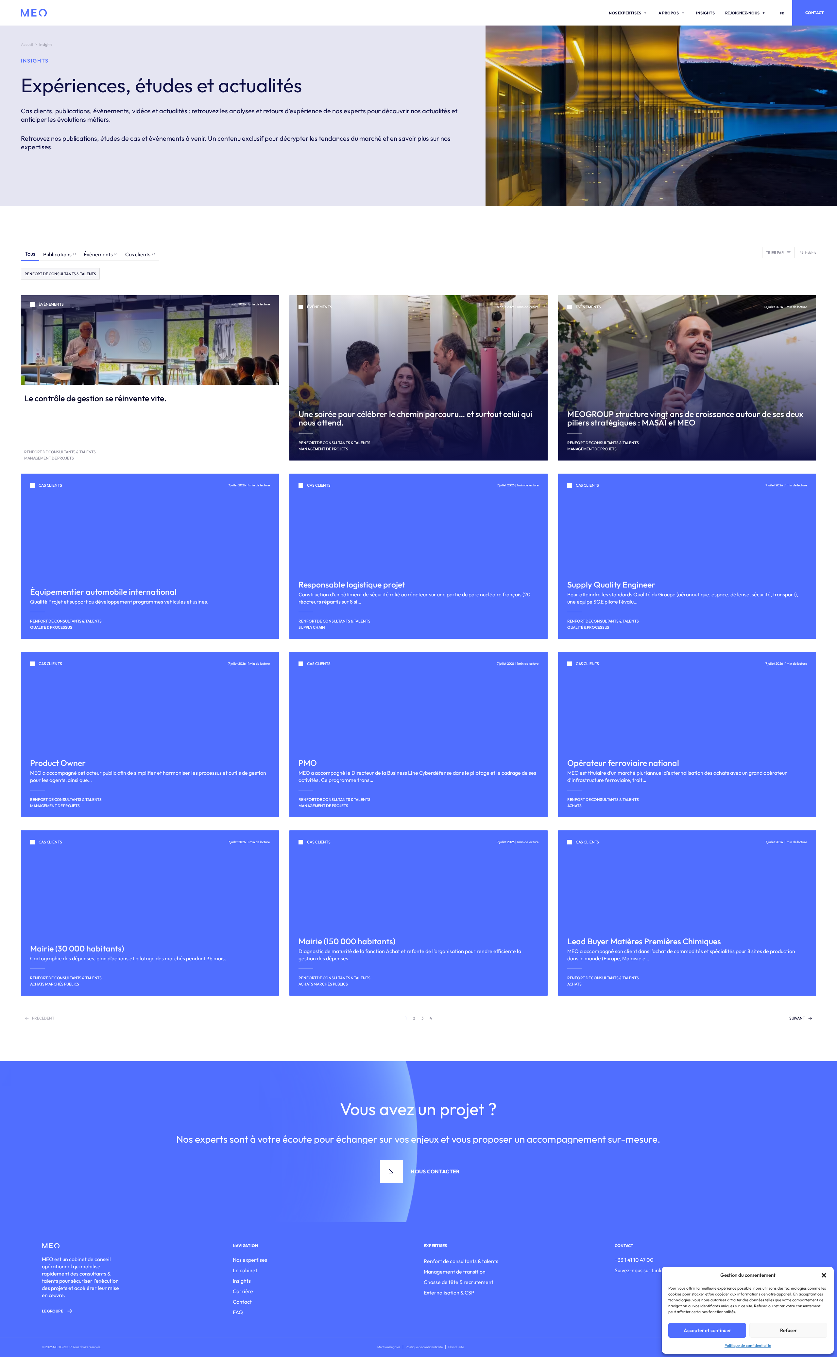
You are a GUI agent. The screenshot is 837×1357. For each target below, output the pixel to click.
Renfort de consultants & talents (461, 1261)
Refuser (788, 1330)
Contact (814, 12)
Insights (242, 1280)
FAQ (238, 1312)
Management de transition (455, 1271)
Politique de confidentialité (748, 1345)
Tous (30, 253)
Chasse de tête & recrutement (458, 1282)
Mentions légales (388, 1347)
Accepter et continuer (707, 1330)
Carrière (243, 1291)
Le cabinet (245, 1270)
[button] (824, 1275)
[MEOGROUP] (34, 13)
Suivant (797, 1018)
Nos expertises (250, 1260)
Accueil (27, 44)
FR (782, 13)
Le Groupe (52, 1311)
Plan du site (456, 1347)
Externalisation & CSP (449, 1292)
